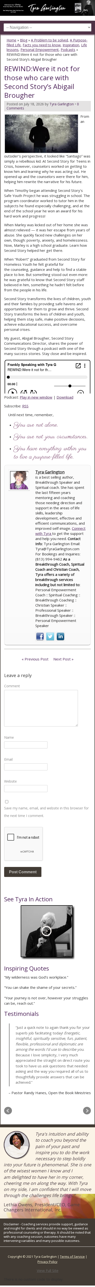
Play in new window (36, 397)
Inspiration (71, 45)
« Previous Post (35, 659)
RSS (25, 405)
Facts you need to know (42, 45)
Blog (23, 40)
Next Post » (63, 659)
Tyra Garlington (50, 472)
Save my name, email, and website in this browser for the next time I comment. (46, 812)
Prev (8, 1111)
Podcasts (68, 49)
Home (11, 40)
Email (8, 759)
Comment (12, 686)
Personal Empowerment (39, 49)
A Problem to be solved (49, 40)
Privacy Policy (47, 1261)
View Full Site (47, 1270)
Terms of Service (72, 1256)
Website (10, 781)
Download (65, 397)
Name (9, 737)
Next (87, 1111)
